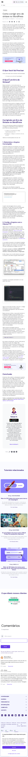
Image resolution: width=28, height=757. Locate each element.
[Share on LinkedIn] (16, 452)
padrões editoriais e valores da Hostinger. (13, 400)
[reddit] (19, 715)
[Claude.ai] (12, 22)
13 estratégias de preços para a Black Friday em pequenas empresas (14, 533)
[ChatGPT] (9, 22)
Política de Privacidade (8, 723)
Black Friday (16, 530)
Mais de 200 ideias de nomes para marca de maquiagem (14, 499)
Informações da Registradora (23, 724)
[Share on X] (12, 452)
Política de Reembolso (14, 723)
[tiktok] (22, 715)
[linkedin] (2, 715)
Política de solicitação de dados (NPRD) (3, 725)
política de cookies (19, 743)
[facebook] (5, 715)
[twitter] (12, 715)
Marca (15, 564)
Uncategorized (16, 495)
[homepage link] (2, 2)
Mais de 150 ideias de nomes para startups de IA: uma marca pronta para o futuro (14, 568)
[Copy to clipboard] (9, 452)
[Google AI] (14, 22)
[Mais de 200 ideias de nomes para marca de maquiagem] (14, 486)
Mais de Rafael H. (14, 444)
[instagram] (9, 715)
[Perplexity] (19, 22)
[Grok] (16, 22)
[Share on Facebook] (14, 452)
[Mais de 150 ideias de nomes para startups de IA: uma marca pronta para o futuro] (14, 555)
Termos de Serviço (18, 724)
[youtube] (16, 715)
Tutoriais (5, 10)
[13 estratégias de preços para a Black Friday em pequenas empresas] (14, 520)
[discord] (26, 715)
